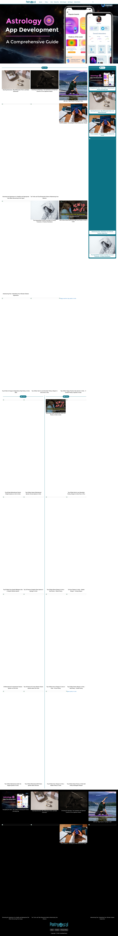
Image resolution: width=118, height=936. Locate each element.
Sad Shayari (70, 2)
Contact (57, 929)
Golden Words (77, 2)
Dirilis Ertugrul (63, 2)
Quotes (40, 2)
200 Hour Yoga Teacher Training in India (73, 101)
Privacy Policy (64, 929)
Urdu (52, 2)
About (52, 929)
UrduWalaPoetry (63, 933)
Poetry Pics (56, 2)
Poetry (46, 2)
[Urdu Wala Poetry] (31, 2)
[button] (93, 2)
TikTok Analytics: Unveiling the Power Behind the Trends (73, 123)
